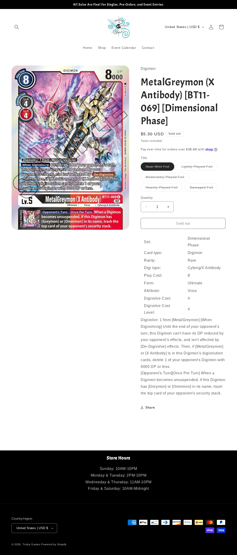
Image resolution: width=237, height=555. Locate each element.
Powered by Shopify (54, 544)
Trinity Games (31, 544)
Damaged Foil (204, 188)
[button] (17, 27)
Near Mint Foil (160, 167)
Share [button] (150, 407)
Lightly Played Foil (199, 167)
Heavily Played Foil (164, 188)
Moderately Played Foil (167, 178)
